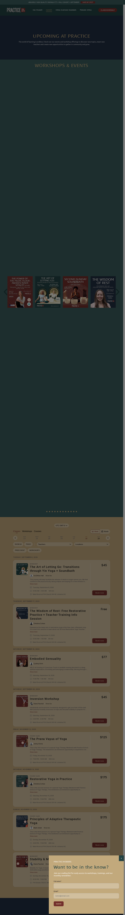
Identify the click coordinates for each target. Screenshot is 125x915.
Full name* (57, 881)
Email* (56, 891)
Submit (58, 904)
